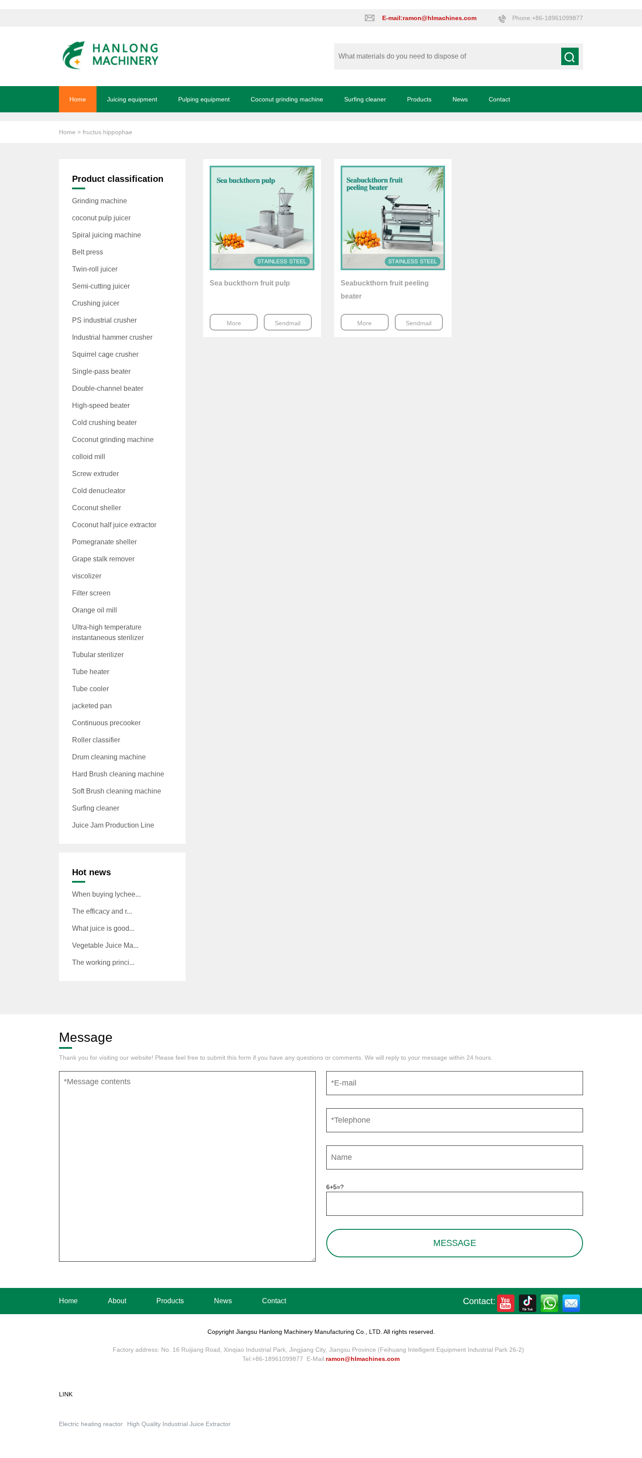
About (117, 1301)
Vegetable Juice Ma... (105, 945)
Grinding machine (99, 201)
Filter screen (91, 593)
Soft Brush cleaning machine (116, 791)
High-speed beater (101, 405)
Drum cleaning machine (109, 757)
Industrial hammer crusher (112, 337)
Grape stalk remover (103, 559)
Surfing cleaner (365, 99)
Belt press (87, 252)
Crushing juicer (95, 303)
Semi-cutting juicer (101, 286)
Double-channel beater (107, 388)
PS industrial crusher (104, 320)
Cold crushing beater (104, 422)
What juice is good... (103, 928)
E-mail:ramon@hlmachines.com (429, 17)
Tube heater (90, 671)
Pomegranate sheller (104, 542)
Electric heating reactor (91, 1423)
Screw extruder (95, 473)
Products (419, 99)
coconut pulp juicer (101, 218)
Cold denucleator (98, 490)
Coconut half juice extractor (114, 525)
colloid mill (88, 456)
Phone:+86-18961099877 (547, 17)
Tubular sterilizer (98, 654)
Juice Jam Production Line (113, 825)
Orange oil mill (94, 610)
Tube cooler (90, 688)
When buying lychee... (106, 894)
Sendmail (287, 323)
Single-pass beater (101, 371)
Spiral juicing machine (106, 235)
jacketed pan (92, 706)
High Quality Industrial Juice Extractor (179, 1423)
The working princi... (103, 962)
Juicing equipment (132, 99)
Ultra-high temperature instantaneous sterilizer (108, 632)
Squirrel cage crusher (105, 354)
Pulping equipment (204, 99)
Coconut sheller (96, 508)
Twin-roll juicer (94, 269)
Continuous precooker (106, 723)
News (460, 99)
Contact (499, 99)
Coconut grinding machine (287, 99)
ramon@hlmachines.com (363, 1358)
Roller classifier (96, 740)
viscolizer (86, 576)
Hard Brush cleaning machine (118, 774)
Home (77, 99)
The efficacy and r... (102, 911)
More (234, 323)
